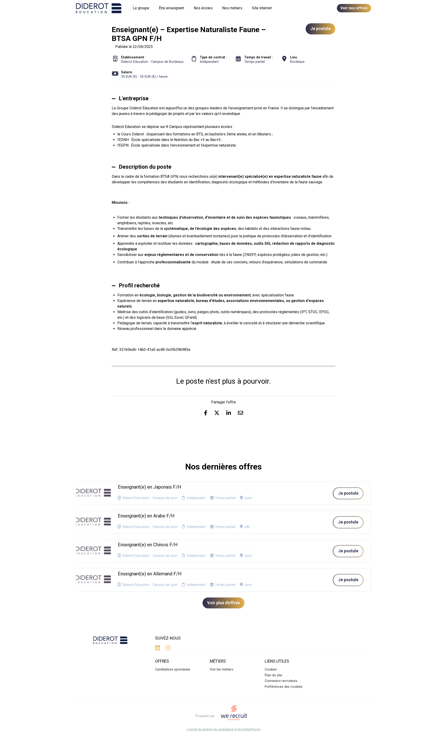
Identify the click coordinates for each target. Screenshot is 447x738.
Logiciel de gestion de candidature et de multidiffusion (224, 729)
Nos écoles (203, 8)
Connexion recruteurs (281, 681)
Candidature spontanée (172, 669)
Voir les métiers (221, 669)
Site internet (262, 8)
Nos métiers (232, 8)
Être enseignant (171, 8)
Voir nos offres (354, 8)
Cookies (271, 669)
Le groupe (141, 8)
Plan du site (273, 675)
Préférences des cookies (283, 687)
